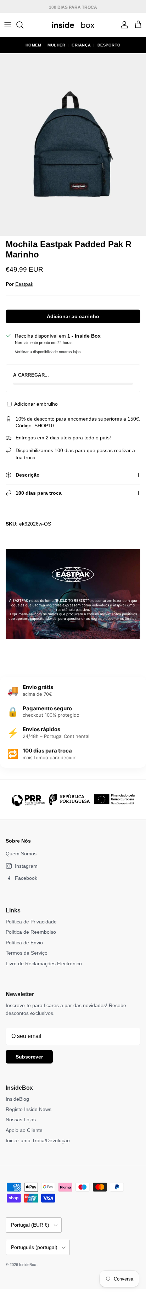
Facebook (26, 878)
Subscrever (29, 1057)
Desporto (109, 45)
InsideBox (28, 1264)
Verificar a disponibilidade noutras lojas (48, 352)
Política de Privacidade (31, 921)
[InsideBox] (73, 24)
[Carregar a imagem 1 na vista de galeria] (73, 144)
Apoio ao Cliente (24, 1130)
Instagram (26, 866)
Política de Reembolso (31, 932)
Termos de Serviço (26, 953)
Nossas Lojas (21, 1119)
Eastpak (24, 284)
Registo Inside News (28, 1109)
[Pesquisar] (23, 25)
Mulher (56, 45)
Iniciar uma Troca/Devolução (38, 1140)
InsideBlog (17, 1099)
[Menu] (8, 25)
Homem (33, 45)
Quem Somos (21, 853)
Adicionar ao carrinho (73, 316)
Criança (81, 45)
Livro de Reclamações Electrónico (44, 963)
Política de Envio (24, 942)
